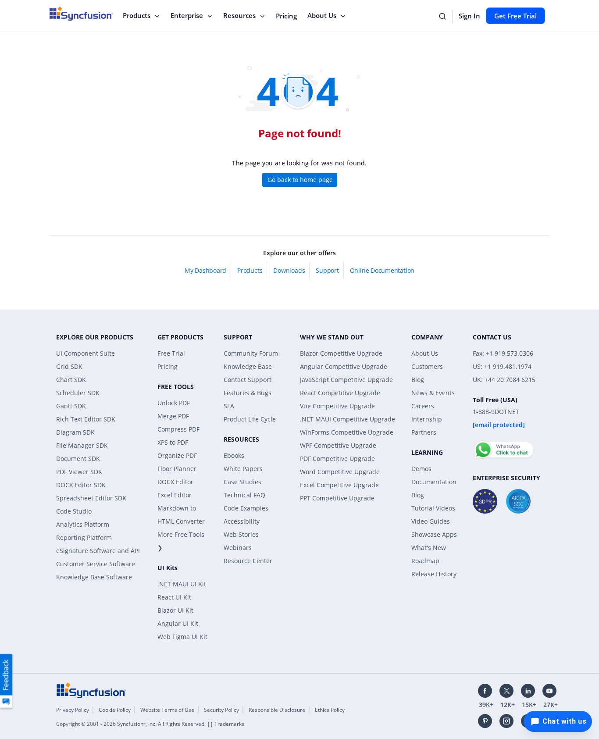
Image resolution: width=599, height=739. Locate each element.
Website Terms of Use (167, 710)
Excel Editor (174, 495)
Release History (433, 574)
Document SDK (78, 458)
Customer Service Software (95, 564)
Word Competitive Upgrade (340, 472)
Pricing (286, 15)
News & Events (433, 393)
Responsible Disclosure (277, 710)
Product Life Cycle (250, 419)
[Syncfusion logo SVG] (81, 14)
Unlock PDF (173, 403)
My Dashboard (205, 270)
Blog (417, 379)
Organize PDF (177, 455)
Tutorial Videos (433, 508)
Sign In (469, 15)
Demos (421, 468)
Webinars (238, 547)
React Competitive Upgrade (340, 393)
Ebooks (234, 455)
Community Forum (251, 353)
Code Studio (74, 511)
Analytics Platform (82, 524)
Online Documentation (382, 270)
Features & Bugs (247, 393)
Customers (427, 366)
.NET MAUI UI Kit (181, 584)
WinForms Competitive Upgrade (346, 432)
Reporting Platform (84, 537)
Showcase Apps (434, 534)
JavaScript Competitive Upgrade (346, 379)
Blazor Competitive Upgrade (341, 353)
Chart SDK (71, 379)
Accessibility (242, 521)
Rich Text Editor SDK (85, 419)
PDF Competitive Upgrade (337, 458)
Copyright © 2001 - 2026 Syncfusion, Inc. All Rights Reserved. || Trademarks (150, 724)
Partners (423, 432)
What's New (428, 547)
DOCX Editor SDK (81, 485)
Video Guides (430, 521)
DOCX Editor (175, 482)
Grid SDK (69, 366)
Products (136, 15)
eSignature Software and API (98, 550)
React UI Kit (174, 597)
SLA (229, 406)
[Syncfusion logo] (91, 689)
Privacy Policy (72, 710)
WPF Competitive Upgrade (338, 445)
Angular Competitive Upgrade (343, 366)
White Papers (243, 468)
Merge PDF (173, 416)
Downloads (289, 270)
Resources (239, 15)
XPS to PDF (172, 442)
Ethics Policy (330, 710)
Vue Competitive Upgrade (337, 406)
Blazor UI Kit (175, 610)
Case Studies (242, 482)
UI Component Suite (85, 353)
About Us (321, 15)
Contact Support (247, 379)
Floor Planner (176, 468)
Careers (422, 406)
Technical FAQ (244, 495)
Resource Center (248, 561)
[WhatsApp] (504, 446)
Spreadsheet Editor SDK (91, 498)
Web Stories (241, 534)
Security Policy (221, 710)
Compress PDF (178, 429)
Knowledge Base (248, 366)
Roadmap (425, 561)
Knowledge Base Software (94, 577)
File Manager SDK (82, 445)
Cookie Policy (115, 710)
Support (327, 270)
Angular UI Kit (177, 623)
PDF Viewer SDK (79, 472)
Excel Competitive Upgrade (339, 485)
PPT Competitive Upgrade (337, 498)
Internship (426, 419)
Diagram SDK (75, 432)
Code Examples (246, 508)
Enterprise (187, 15)
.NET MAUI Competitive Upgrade (347, 419)
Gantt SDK (71, 406)
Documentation (433, 482)
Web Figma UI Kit (182, 636)
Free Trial (171, 353)
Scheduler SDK (78, 393)
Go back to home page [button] (300, 179)
